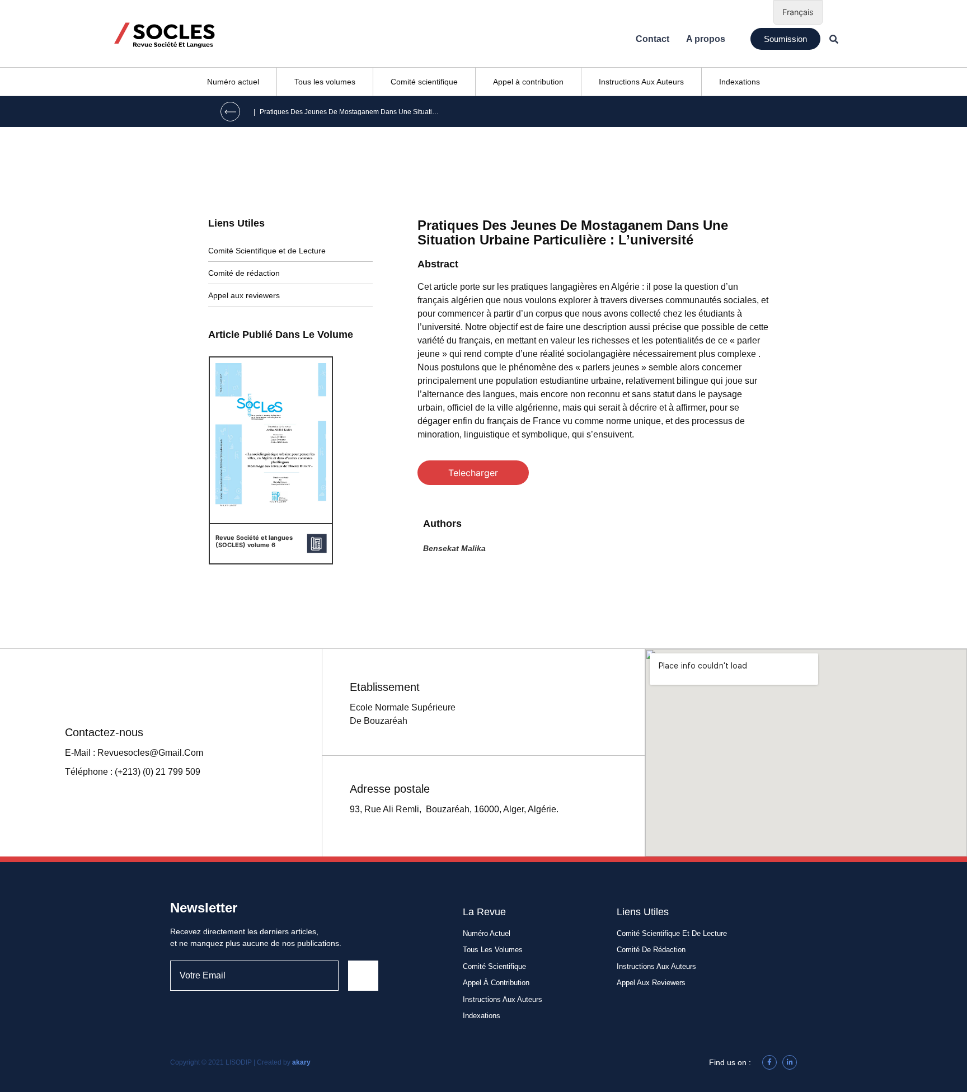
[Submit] (363, 976)
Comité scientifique (424, 81)
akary (301, 1062)
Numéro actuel (233, 81)
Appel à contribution (528, 81)
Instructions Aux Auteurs (641, 81)
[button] (785, 39)
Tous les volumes (324, 81)
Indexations (739, 81)
